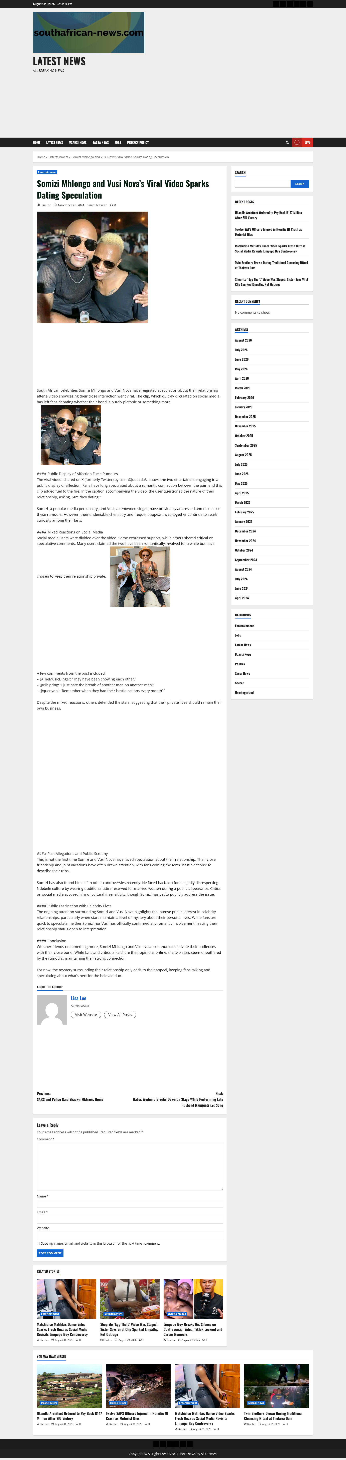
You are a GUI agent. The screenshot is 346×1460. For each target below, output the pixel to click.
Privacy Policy (138, 142)
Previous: (70, 1096)
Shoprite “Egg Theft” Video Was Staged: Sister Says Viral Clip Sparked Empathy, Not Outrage (129, 1329)
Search (240, 172)
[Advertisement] (172, 103)
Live (307, 142)
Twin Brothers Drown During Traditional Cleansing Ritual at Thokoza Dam (273, 1416)
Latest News (59, 60)
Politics (240, 663)
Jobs (118, 142)
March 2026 (242, 387)
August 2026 (243, 340)
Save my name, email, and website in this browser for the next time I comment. (100, 1243)
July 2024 (241, 578)
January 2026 (243, 407)
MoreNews (187, 1454)
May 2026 (241, 368)
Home (36, 142)
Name (42, 1196)
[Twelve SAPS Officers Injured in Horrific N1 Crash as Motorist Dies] (138, 1386)
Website (43, 1228)
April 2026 (242, 378)
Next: (178, 1099)
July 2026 (241, 349)
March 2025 (242, 502)
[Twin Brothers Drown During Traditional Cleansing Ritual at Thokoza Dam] (276, 1386)
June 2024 (241, 588)
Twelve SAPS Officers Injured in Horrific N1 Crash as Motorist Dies (137, 1416)
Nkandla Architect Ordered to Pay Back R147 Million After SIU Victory (69, 1416)
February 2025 (244, 512)
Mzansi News (77, 142)
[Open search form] (287, 142)
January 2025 (243, 521)
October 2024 (244, 550)
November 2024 (245, 540)
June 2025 (241, 473)
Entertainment (47, 172)
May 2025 (241, 483)
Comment (45, 1139)
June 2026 (242, 359)
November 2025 (245, 426)
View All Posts (120, 1014)
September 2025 (246, 445)
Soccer (239, 682)
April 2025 (242, 493)
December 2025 (245, 416)
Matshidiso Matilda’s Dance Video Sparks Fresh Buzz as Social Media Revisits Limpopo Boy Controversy (62, 1329)
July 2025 (241, 464)
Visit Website (86, 1014)
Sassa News (101, 142)
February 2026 (244, 397)
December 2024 (245, 531)
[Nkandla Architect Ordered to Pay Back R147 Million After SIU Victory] (69, 1386)
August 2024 (243, 569)
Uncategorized (244, 692)
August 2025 (243, 454)
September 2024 (246, 559)
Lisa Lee (45, 205)
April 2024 (242, 597)
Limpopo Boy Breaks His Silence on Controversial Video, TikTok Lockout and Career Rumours (193, 1329)
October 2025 (244, 435)
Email (42, 1212)
